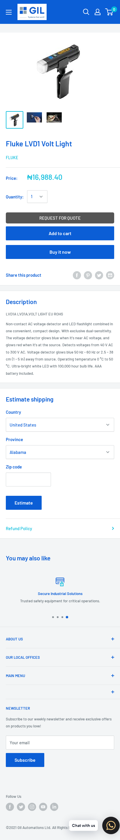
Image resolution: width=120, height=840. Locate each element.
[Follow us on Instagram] (32, 807)
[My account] (97, 12)
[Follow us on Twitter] (21, 807)
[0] (109, 11)
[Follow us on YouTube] (43, 807)
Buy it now (60, 252)
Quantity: (15, 196)
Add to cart (60, 233)
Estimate (24, 502)
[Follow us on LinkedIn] (54, 807)
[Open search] (86, 12)
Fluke (12, 157)
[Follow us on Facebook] (10, 807)
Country (13, 412)
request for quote (60, 218)
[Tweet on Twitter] (99, 275)
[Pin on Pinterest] (88, 275)
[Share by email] (110, 275)
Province (14, 439)
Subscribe (25, 760)
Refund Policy (19, 528)
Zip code (14, 466)
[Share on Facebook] (77, 275)
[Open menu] (9, 12)
